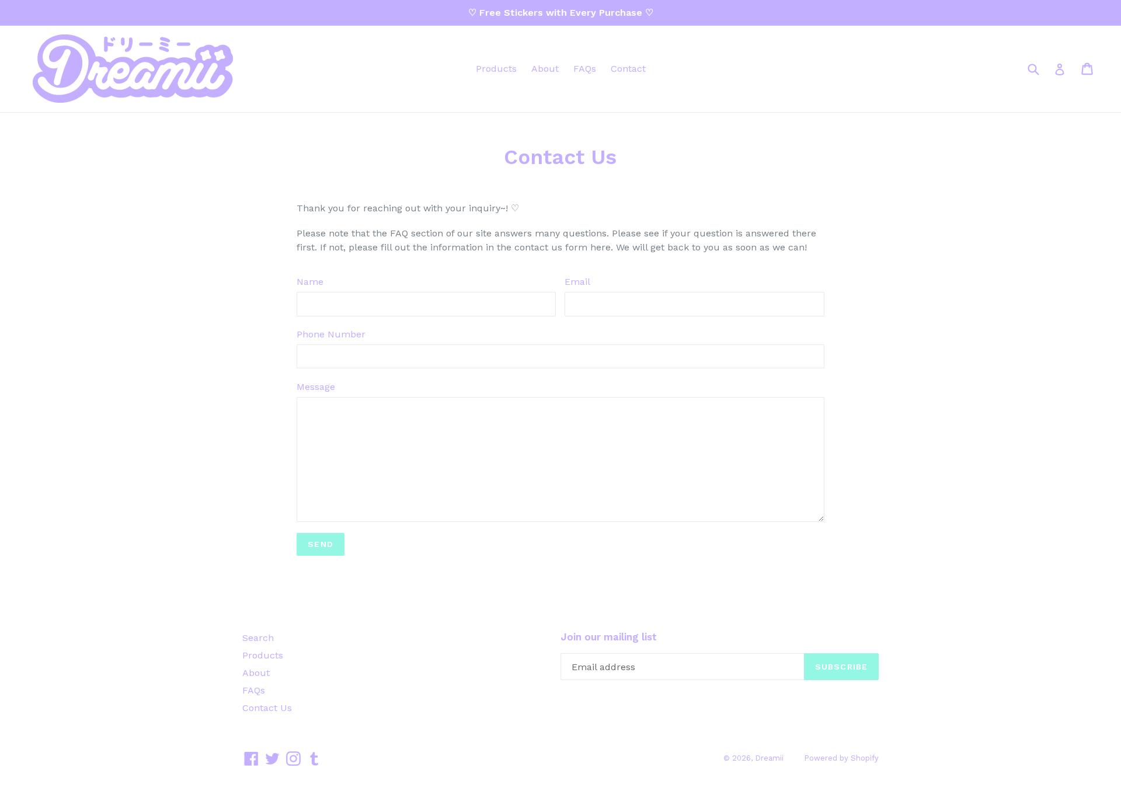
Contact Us (267, 707)
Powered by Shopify (841, 758)
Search (258, 637)
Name (310, 281)
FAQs (584, 68)
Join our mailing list (608, 637)
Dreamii (769, 758)
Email (577, 281)
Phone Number (331, 334)
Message (316, 386)
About (545, 68)
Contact (628, 68)
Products (496, 68)
